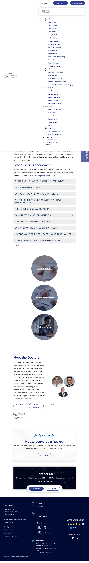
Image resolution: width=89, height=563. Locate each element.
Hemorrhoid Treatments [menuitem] (56, 78)
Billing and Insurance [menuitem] (55, 109)
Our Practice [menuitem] (52, 91)
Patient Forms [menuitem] (53, 119)
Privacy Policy (8, 530)
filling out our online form (46, 176)
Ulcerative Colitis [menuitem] (54, 66)
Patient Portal (44, 327)
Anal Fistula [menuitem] (52, 28)
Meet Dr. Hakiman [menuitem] (54, 97)
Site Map (6, 527)
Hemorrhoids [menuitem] (52, 50)
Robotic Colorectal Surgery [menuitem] (57, 82)
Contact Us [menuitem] (48, 137)
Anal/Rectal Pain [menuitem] (53, 35)
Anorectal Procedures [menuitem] (55, 72)
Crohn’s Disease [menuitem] (53, 41)
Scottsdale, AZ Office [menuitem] (55, 131)
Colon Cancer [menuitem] (53, 38)
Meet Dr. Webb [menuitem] (53, 100)
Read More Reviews (75, 534)
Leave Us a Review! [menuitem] (51, 142)
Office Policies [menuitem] (53, 116)
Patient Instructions (44, 297)
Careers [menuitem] (47, 144)
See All (17, 245)
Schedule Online (77, 3)
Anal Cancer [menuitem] (52, 22)
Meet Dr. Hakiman (36, 406)
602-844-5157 (46, 3)
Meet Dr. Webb (52, 405)
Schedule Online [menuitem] (50, 140)
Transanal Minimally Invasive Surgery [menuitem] (60, 85)
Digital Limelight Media (21, 556)
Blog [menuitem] (49, 125)
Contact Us (60, 3)
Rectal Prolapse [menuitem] (53, 63)
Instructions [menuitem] (52, 113)
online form (67, 478)
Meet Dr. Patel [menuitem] (53, 94)
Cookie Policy (8, 533)
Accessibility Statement (10, 536)
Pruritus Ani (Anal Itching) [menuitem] (57, 57)
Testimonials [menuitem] (52, 122)
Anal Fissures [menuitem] (52, 25)
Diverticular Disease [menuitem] (55, 44)
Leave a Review (44, 455)
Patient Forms (44, 268)
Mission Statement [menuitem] (54, 103)
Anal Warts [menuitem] (52, 32)
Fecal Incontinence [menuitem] (54, 47)
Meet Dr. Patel (20, 405)
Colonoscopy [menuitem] (52, 75)
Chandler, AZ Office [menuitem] (54, 134)
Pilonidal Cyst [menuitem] (53, 53)
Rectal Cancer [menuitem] (53, 60)
